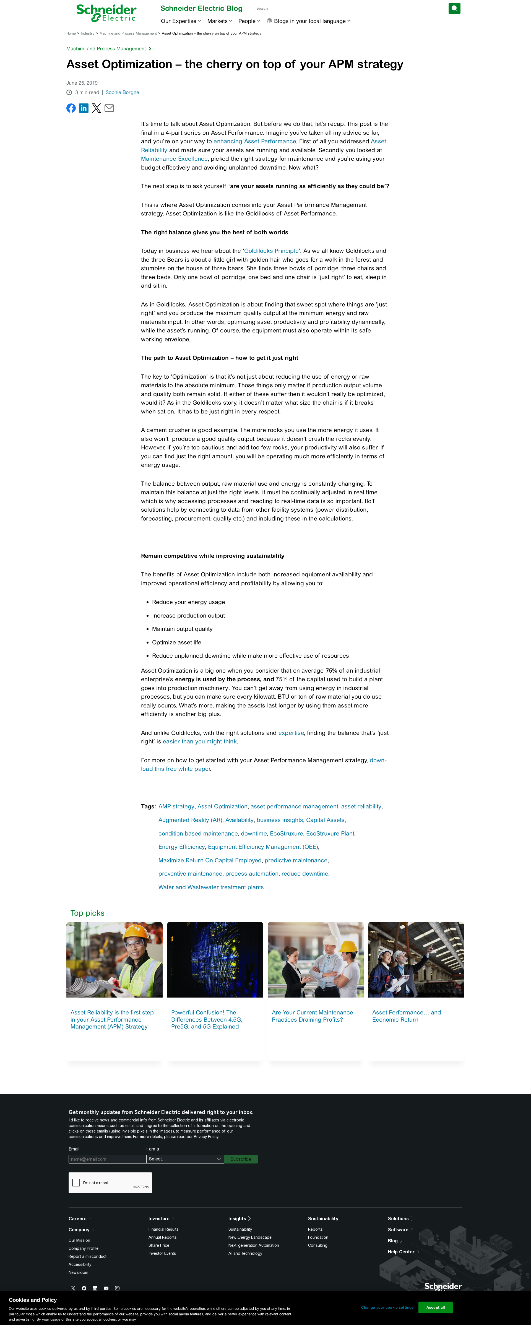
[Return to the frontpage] (107, 13)
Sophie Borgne (122, 92)
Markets (217, 21)
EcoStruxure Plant (330, 833)
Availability (239, 819)
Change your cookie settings (387, 1307)
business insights (280, 819)
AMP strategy (176, 806)
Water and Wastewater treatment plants (211, 887)
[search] (454, 8)
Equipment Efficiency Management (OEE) (263, 846)
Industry (88, 33)
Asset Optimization (222, 806)
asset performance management (294, 806)
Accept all (435, 1307)
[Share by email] (109, 109)
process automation (251, 873)
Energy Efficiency (181, 846)
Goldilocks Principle (271, 250)
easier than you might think (200, 741)
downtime (254, 833)
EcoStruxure (286, 833)
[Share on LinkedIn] (83, 109)
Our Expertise (178, 21)
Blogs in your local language (310, 21)
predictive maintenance (296, 860)
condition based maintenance (198, 833)
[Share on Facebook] (71, 109)
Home (71, 33)
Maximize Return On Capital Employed (210, 860)
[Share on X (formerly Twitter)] (96, 109)
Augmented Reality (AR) (190, 819)
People (247, 21)
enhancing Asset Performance (255, 141)
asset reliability (361, 806)
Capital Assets (325, 819)
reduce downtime (305, 873)
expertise (291, 732)
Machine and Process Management (128, 33)
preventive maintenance (190, 873)
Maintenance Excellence (174, 158)
